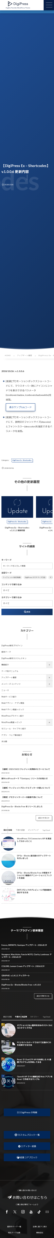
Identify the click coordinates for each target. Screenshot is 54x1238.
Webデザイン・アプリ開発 (12, 703)
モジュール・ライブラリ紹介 (13, 729)
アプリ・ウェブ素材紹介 (11, 735)
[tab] (7, 830)
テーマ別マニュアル (9, 671)
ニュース (5, 690)
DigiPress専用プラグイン (12, 646)
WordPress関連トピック (11, 722)
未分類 (4, 741)
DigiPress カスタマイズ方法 (35, 577)
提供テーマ (6, 652)
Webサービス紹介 (9, 697)
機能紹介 (5, 665)
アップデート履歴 (9, 677)
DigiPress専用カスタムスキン (13, 658)
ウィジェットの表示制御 (12, 577)
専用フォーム (29, 1204)
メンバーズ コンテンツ (11, 684)
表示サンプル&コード (20, 407)
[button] (27, 1112)
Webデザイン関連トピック (12, 709)
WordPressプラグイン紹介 (12, 716)
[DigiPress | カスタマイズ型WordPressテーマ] (18, 3)
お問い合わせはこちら (30, 1197)
